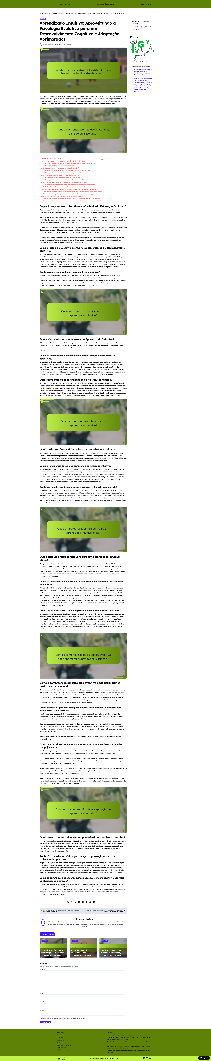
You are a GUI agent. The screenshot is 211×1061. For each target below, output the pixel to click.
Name (42, 993)
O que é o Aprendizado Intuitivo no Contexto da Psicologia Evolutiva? (62, 161)
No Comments (67, 44)
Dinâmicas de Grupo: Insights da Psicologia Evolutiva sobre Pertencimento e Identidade (129, 1051)
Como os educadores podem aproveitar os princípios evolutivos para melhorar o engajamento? (70, 194)
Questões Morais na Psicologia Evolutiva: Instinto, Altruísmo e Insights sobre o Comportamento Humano (129, 1042)
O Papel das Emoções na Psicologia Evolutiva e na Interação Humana (127, 1035)
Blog (58, 1042)
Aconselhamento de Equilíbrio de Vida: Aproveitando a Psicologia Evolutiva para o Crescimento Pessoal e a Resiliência (143, 73)
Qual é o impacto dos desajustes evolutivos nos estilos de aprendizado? (63, 180)
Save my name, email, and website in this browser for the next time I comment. (64, 1018)
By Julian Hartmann (48, 44)
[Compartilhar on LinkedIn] (150, 1059)
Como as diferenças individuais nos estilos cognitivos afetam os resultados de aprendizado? (69, 184)
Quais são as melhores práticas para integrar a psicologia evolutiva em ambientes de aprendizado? (71, 198)
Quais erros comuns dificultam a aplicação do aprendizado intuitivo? (62, 196)
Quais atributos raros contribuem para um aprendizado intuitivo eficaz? (63, 182)
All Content (149, 4)
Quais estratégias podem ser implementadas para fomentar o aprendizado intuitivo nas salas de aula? (72, 191)
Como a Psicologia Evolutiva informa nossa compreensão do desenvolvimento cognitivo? (69, 163)
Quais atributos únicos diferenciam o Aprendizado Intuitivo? (60, 175)
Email (42, 1002)
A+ (59, 1058)
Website (42, 1010)
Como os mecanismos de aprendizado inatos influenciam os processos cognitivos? (67, 170)
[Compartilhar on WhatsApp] (153, 1059)
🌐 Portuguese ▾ (203, 1058)
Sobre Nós (67, 4)
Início (60, 4)
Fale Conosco (140, 4)
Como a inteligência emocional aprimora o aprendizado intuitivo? (62, 177)
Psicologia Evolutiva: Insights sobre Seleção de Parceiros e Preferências (142, 28)
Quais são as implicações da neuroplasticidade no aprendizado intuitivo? (64, 187)
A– (63, 1058)
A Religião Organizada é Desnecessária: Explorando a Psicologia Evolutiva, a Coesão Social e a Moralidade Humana (129, 1047)
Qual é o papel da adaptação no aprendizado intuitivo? (59, 165)
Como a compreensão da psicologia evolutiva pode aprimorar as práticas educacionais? (69, 189)
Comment (43, 969)
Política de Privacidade (64, 1045)
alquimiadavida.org (105, 4)
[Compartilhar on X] (147, 1059)
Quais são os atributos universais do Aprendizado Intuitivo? (59, 168)
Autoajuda (42, 18)
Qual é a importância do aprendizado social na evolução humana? (62, 173)
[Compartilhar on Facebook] (144, 1059)
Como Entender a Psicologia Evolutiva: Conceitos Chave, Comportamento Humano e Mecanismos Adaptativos (128, 1038)
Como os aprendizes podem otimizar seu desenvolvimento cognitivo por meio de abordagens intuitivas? (73, 201)
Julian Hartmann (87, 919)
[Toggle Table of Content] (101, 158)
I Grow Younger (146, 62)
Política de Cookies (62, 1050)
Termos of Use (61, 1047)
